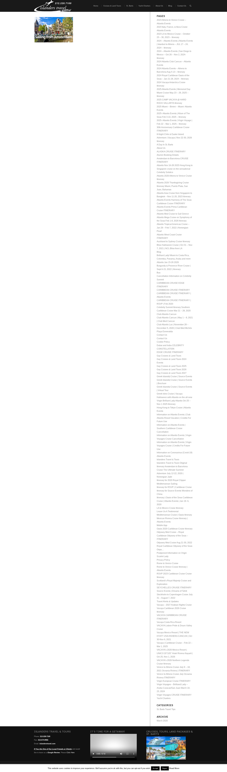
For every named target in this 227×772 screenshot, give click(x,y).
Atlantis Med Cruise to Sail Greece (173, 214)
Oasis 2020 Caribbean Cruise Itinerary (174, 529)
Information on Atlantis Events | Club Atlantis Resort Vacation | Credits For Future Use (174, 418)
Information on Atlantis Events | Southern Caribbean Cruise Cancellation (171, 428)
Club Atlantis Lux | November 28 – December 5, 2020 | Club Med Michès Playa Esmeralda (174, 328)
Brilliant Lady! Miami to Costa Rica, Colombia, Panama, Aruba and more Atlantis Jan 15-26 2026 (174, 258)
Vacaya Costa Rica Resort (169, 622)
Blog (159, 252)
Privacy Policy (163, 560)
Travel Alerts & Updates (168, 601)
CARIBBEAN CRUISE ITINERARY (173, 290)
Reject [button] (164, 768)
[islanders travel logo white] (52, 6)
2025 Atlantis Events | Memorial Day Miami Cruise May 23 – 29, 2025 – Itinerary (173, 92)
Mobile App (162, 525)
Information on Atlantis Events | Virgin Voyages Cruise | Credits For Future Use (174, 445)
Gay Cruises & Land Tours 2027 (171, 373)
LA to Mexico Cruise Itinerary (170, 508)
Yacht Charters (164, 698)
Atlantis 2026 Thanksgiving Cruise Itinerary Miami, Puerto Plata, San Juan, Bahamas (173, 186)
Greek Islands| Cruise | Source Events (174, 376)
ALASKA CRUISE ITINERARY (171, 151)
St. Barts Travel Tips (166, 709)
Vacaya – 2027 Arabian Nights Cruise (174, 605)
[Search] (190, 6)
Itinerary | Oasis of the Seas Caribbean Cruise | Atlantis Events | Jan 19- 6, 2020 (175, 501)
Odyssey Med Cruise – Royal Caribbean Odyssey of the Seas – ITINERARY (172, 535)
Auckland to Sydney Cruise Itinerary (173, 241)
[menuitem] (95, 6)
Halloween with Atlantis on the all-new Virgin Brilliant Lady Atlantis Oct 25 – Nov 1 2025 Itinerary (174, 400)
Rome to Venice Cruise (167, 563)
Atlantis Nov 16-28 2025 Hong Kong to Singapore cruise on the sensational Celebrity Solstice (175, 168)
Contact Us (162, 335)
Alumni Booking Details (168, 155)
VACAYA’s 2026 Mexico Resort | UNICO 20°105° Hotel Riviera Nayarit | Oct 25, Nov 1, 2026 (175, 653)
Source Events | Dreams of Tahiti (172, 591)
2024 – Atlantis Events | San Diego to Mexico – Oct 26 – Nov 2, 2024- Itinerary (174, 54)
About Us (161, 148)
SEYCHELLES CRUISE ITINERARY (174, 587)
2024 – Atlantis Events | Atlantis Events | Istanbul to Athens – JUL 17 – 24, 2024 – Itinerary (175, 44)
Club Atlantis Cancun (166, 314)
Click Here (70, 753)
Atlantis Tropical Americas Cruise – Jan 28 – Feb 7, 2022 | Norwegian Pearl (173, 227)
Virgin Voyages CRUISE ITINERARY (174, 695)
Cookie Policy (163, 342)
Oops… (160, 549)
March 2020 (162, 721)
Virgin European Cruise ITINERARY (174, 681)
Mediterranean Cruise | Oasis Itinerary (174, 515)
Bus (158, 273)
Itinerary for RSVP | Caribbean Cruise (174, 487)
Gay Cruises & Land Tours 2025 (171, 366)
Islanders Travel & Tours (168, 459)
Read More (174, 768)
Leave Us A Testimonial (168, 511)
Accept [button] (155, 768)
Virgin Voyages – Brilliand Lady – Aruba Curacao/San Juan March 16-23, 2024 (173, 687)
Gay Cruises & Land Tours (169, 356)
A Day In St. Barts (165, 144)
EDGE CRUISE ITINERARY (170, 352)
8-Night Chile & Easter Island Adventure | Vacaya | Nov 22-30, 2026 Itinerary (174, 137)
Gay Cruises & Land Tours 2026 (171, 369)
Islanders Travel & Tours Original (172, 463)
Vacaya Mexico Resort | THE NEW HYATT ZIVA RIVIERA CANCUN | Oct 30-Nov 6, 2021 (174, 636)
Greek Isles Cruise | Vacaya (169, 394)
